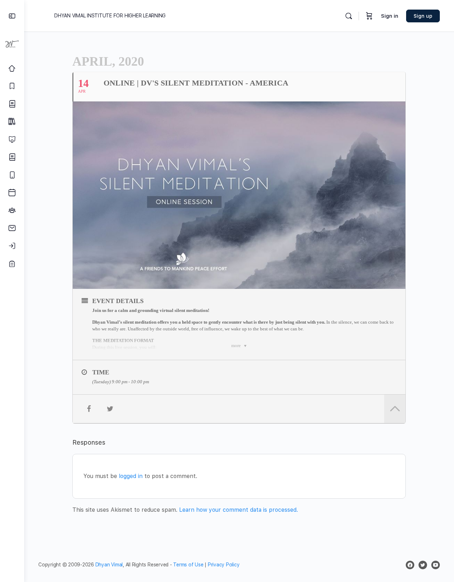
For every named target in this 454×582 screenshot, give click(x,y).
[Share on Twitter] (110, 409)
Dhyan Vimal (109, 564)
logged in (131, 476)
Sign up (423, 16)
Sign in (389, 16)
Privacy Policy (224, 564)
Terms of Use (188, 564)
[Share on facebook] (89, 409)
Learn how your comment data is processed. (238, 509)
